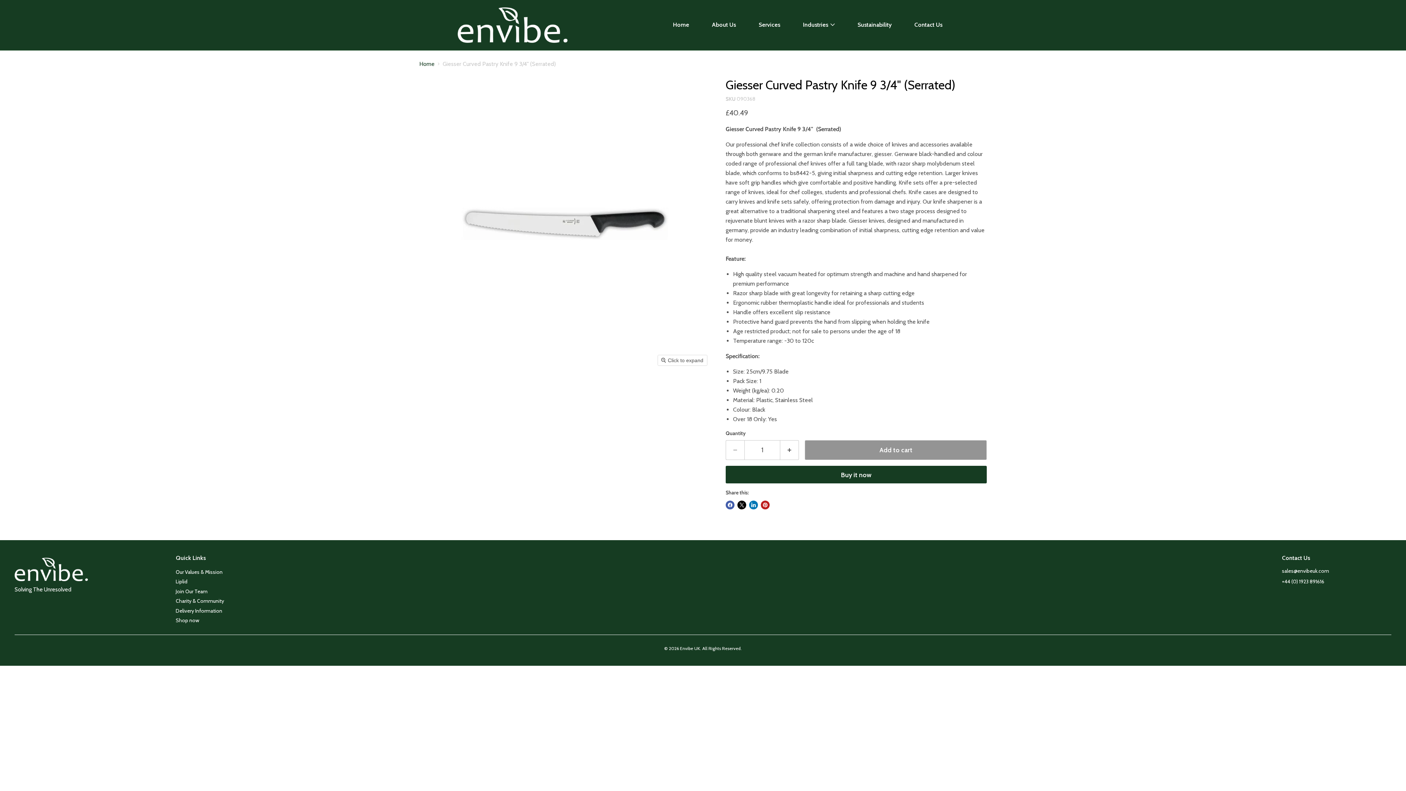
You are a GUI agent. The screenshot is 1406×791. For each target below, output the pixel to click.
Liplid (181, 581)
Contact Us (928, 24)
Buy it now (856, 475)
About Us (724, 24)
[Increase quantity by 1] (789, 450)
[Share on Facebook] (730, 505)
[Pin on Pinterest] (765, 505)
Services (769, 24)
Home (681, 24)
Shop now (187, 620)
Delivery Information (199, 611)
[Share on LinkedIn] (753, 505)
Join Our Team (192, 591)
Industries (815, 24)
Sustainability (875, 24)
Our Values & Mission (199, 572)
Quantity (736, 433)
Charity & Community (200, 601)
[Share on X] (741, 505)
